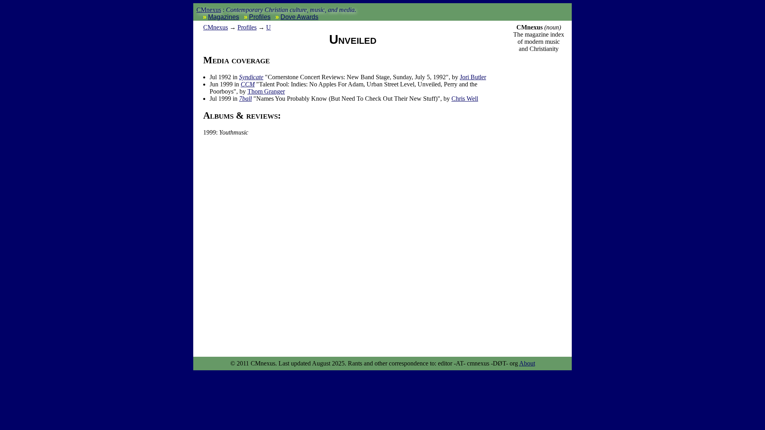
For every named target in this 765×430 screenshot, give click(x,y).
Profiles (260, 17)
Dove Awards (299, 17)
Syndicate (251, 77)
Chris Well (464, 98)
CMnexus (208, 9)
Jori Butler (473, 77)
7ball (245, 98)
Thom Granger (266, 91)
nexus (215, 27)
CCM (248, 84)
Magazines (223, 17)
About (527, 363)
